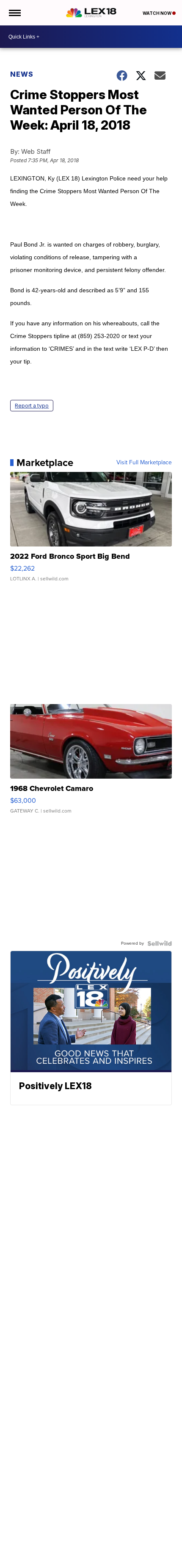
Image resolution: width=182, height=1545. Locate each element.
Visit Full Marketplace (144, 463)
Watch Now (157, 13)
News (21, 74)
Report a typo (32, 405)
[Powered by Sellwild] (159, 943)
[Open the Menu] (14, 12)
